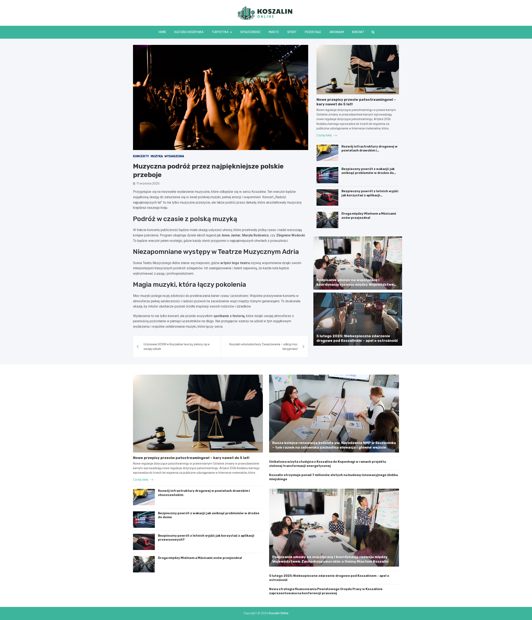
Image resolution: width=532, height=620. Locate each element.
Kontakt (358, 32)
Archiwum (336, 32)
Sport (292, 32)
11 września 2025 (148, 183)
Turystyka (220, 32)
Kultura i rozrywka (188, 32)
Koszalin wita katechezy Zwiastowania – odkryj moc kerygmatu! (263, 347)
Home (162, 32)
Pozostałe (313, 32)
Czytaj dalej (324, 135)
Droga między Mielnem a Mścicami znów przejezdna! (368, 216)
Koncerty (141, 156)
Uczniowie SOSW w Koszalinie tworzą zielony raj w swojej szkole (177, 347)
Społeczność (250, 32)
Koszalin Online (278, 613)
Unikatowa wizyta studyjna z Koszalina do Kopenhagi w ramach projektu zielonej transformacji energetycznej (327, 464)
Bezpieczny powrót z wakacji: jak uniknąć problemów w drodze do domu (368, 173)
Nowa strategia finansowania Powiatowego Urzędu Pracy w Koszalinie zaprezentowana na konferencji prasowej (326, 591)
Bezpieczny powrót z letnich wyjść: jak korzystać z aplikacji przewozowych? (370, 195)
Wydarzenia (174, 156)
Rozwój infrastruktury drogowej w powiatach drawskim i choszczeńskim (369, 150)
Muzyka (157, 156)
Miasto (274, 32)
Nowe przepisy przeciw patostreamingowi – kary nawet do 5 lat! (191, 458)
